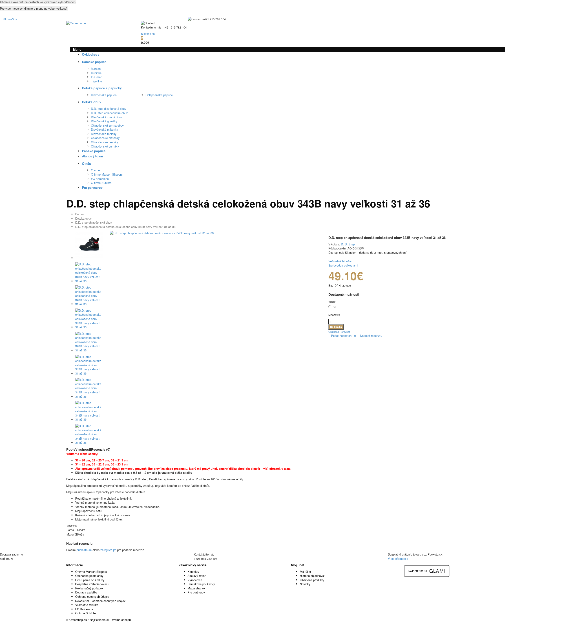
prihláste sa (84, 550)
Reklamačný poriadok (89, 588)
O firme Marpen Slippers (107, 174)
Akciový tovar (197, 575)
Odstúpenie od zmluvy (89, 580)
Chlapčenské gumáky (105, 146)
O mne (95, 170)
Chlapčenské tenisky (104, 142)
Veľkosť (332, 301)
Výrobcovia (195, 580)
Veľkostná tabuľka (340, 261)
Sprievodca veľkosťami (343, 265)
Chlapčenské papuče (159, 95)
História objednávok (312, 575)
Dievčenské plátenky (104, 129)
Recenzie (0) (100, 449)
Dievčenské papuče (104, 95)
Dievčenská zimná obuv (106, 117)
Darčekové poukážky (201, 584)
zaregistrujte (108, 550)
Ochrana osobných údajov (92, 596)
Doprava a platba (86, 592)
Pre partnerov (196, 592)
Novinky (305, 584)
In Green (96, 77)
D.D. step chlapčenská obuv (109, 113)
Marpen (96, 68)
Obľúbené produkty (312, 580)
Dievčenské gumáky (104, 121)
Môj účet (305, 571)
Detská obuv (83, 218)
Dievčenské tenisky (104, 134)
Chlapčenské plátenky (105, 138)
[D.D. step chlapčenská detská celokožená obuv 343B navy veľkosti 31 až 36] (162, 233)
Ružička (96, 73)
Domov (79, 214)
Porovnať (345, 331)
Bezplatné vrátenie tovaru (91, 584)
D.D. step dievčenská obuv (108, 108)
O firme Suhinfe (101, 183)
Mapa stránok (196, 588)
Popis (70, 449)
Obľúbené (333, 331)
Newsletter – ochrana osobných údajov (100, 601)
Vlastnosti (83, 449)
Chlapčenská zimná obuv (107, 125)
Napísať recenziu (371, 335)
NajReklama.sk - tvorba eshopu (110, 619)
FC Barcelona (100, 178)
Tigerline (96, 81)
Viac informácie (398, 558)
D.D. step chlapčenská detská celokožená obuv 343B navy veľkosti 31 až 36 (125, 227)
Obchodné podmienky (89, 575)
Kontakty (193, 571)
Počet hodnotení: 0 (343, 335)
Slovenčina (10, 19)
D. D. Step (348, 244)
